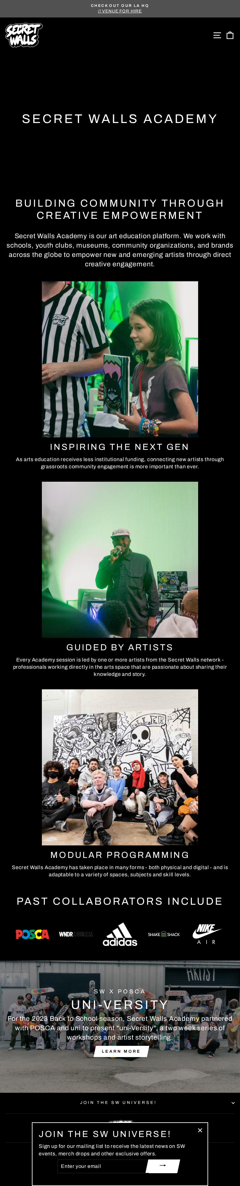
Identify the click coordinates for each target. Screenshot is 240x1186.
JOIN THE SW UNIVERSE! (118, 1102)
